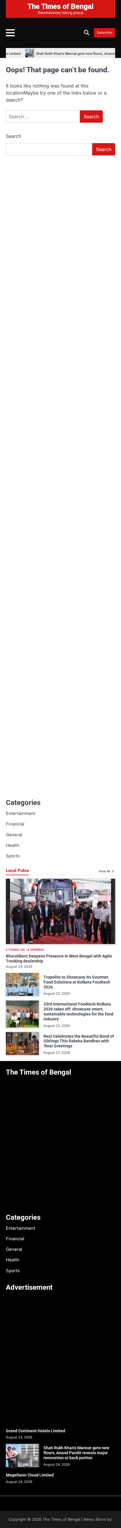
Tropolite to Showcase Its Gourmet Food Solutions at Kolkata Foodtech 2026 (76, 982)
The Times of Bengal (61, 1519)
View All (104, 871)
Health (12, 845)
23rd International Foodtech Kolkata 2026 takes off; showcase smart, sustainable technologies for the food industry (78, 1011)
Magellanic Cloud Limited (30, 1475)
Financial (15, 824)
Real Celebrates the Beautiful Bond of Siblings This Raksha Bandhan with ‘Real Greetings (78, 1041)
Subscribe (104, 33)
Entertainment (20, 813)
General (14, 834)
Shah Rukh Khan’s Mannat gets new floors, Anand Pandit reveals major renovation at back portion (76, 1452)
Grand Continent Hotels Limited (35, 1430)
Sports (13, 856)
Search (13, 136)
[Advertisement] (60, 223)
